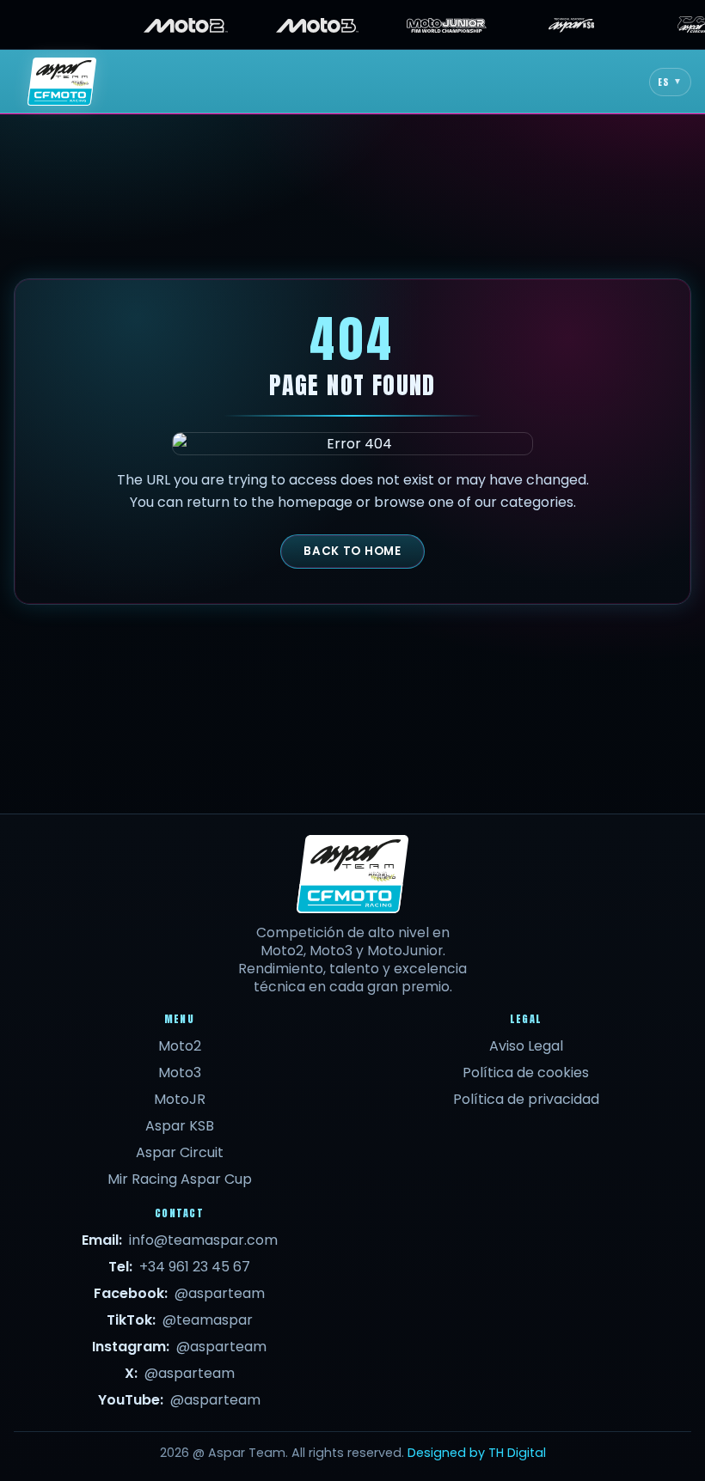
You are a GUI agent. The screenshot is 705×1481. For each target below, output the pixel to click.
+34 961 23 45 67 (194, 1267)
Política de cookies (526, 1072)
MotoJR (179, 1099)
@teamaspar (207, 1320)
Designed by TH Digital (477, 1452)
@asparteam (220, 1293)
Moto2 (179, 1046)
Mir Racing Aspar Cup (179, 1179)
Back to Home (352, 551)
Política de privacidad (526, 1099)
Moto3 (179, 1072)
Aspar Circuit (180, 1152)
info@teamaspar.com (203, 1240)
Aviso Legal (526, 1046)
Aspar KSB (179, 1126)
